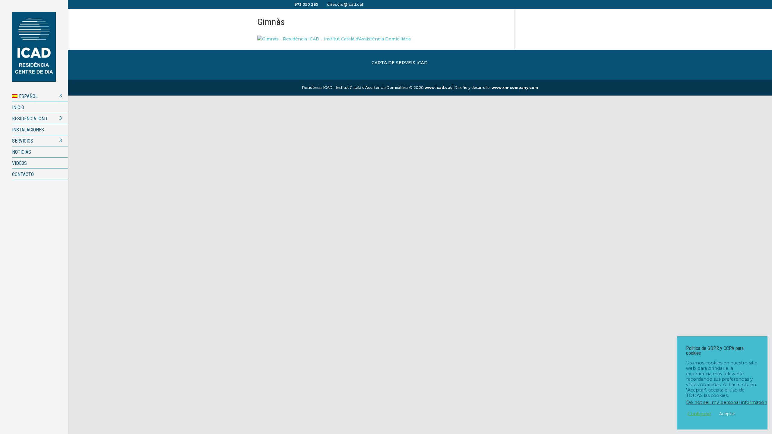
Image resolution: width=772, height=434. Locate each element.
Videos (19, 163)
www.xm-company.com (515, 87)
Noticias (21, 152)
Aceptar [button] (727, 413)
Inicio (18, 107)
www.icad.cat (438, 87)
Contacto (23, 174)
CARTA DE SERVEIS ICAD (400, 62)
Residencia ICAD (29, 118)
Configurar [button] (699, 414)
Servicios (22, 141)
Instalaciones (28, 130)
